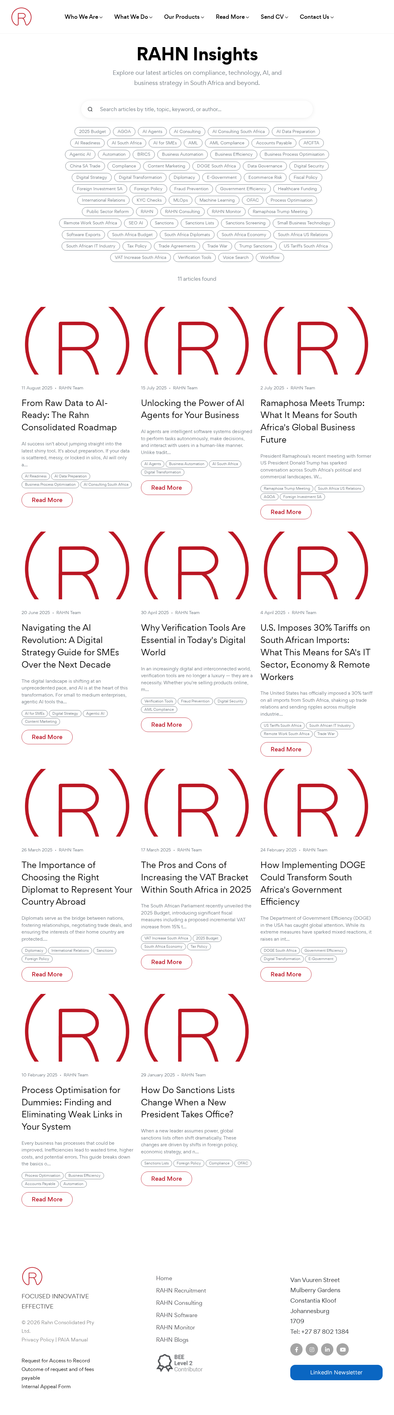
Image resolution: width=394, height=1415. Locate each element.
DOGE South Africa (216, 166)
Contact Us (314, 17)
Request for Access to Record (56, 1360)
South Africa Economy (244, 234)
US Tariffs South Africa (306, 246)
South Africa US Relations (303, 234)
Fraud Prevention (191, 188)
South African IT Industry (90, 246)
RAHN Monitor (226, 211)
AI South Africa (127, 143)
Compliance (124, 166)
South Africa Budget (132, 234)
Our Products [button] (182, 17)
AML (193, 143)
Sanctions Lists (199, 223)
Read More (47, 500)
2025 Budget (92, 131)
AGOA (124, 131)
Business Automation (182, 154)
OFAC (253, 200)
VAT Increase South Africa (140, 257)
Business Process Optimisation (294, 154)
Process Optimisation (291, 200)
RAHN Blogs (172, 1339)
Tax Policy (137, 246)
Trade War (217, 246)
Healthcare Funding (297, 188)
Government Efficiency (243, 188)
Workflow (269, 257)
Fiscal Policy (306, 177)
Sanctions (164, 223)
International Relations (103, 200)
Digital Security (309, 166)
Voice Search (236, 257)
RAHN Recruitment (181, 1290)
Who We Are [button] (81, 17)
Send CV (272, 17)
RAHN (147, 211)
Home (164, 1278)
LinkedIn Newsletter (336, 1372)
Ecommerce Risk (265, 177)
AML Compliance (227, 143)
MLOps (180, 200)
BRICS (143, 154)
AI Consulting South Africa (238, 131)
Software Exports (83, 234)
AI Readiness (87, 143)
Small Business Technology (303, 223)
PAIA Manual (73, 1339)
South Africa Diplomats (187, 234)
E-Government (222, 177)
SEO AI (136, 223)
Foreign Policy (148, 188)
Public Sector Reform (107, 211)
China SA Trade (85, 166)
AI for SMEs (165, 143)
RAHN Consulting (182, 211)
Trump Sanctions (255, 246)
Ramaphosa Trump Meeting (280, 211)
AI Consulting (187, 131)
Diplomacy (184, 177)
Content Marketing (166, 166)
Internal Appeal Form (46, 1386)
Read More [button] (230, 17)
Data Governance (264, 166)
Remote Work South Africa (90, 223)
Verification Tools (194, 257)
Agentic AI (80, 154)
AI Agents (152, 131)
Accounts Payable (274, 143)
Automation (114, 154)
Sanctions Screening (246, 223)
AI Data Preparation (295, 131)
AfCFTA (311, 143)
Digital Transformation (140, 177)
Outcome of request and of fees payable (58, 1373)
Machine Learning (217, 200)
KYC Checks (149, 200)
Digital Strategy (91, 177)
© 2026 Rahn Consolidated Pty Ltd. (58, 1326)
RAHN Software (176, 1315)
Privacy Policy (38, 1339)
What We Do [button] (131, 17)
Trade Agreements (177, 246)
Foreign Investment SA (100, 188)
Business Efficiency (234, 154)
